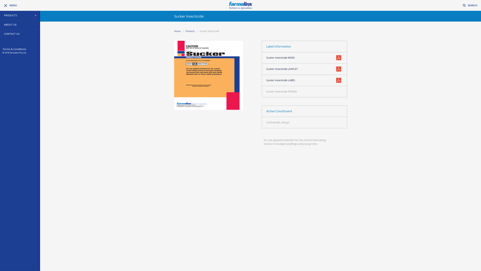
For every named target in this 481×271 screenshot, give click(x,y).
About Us (10, 24)
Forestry (190, 31)
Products (10, 15)
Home (177, 31)
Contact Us (12, 34)
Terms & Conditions (14, 49)
